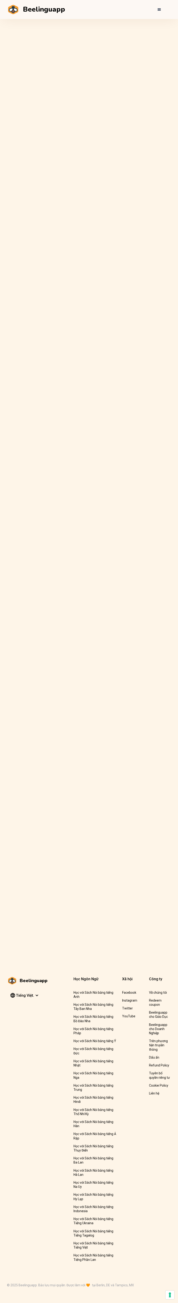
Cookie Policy (158, 1085)
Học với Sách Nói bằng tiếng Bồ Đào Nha (93, 1019)
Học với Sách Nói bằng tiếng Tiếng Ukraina (93, 1221)
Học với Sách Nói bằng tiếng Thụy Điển (93, 1148)
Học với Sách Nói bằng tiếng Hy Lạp (93, 1197)
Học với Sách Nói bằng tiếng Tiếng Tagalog (93, 1233)
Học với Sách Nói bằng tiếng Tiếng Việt (93, 1245)
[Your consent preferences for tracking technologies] (169, 1294)
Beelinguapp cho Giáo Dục (158, 1014)
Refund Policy (159, 1065)
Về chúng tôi (158, 992)
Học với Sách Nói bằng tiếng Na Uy (93, 1185)
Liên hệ (154, 1093)
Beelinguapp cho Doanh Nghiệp (158, 1029)
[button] (159, 9)
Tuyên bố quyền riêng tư (159, 1075)
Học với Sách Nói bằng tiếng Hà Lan (93, 1172)
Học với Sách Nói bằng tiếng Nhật (93, 1063)
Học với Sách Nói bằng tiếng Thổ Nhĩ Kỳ (93, 1112)
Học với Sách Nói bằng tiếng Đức (93, 1051)
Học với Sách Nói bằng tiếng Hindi (93, 1100)
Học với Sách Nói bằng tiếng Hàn (93, 1124)
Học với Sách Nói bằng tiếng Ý (94, 1041)
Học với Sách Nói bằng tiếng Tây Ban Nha (93, 1007)
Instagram (129, 1000)
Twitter (127, 1008)
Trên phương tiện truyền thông (158, 1045)
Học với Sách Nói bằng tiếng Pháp (93, 1031)
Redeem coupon (155, 1002)
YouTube (128, 1016)
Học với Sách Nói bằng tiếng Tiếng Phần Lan (93, 1257)
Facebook (129, 992)
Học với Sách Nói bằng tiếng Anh (93, 995)
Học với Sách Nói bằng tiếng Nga (93, 1075)
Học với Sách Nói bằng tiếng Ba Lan (93, 1160)
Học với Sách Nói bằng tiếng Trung (93, 1087)
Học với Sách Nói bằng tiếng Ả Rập (94, 1136)
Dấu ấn (154, 1057)
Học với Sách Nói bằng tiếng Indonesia (93, 1209)
